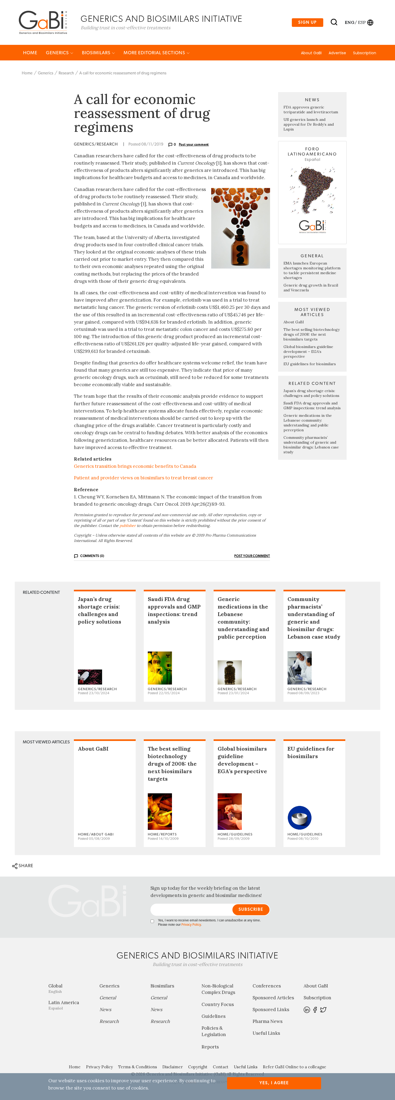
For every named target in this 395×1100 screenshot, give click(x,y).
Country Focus (218, 1004)
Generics (58, 52)
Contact (220, 1066)
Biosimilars (97, 52)
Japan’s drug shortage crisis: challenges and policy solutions (311, 393)
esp (362, 22)
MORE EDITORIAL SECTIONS (155, 52)
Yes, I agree (274, 1083)
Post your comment (194, 144)
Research (66, 73)
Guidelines (213, 1016)
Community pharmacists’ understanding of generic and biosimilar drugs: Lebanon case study (311, 444)
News (105, 1009)
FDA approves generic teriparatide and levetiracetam (310, 109)
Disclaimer (172, 1066)
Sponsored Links (271, 1009)
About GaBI (311, 53)
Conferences (267, 986)
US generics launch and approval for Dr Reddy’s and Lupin (308, 124)
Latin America (63, 1005)
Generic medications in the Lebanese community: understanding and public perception (307, 422)
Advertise (337, 53)
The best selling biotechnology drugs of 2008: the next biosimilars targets (311, 334)
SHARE (25, 865)
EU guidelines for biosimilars (309, 363)
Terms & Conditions (137, 1066)
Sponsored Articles (273, 998)
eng (349, 22)
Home (30, 52)
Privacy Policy (191, 925)
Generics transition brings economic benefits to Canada (135, 466)
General (107, 998)
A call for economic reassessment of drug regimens (122, 73)
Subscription (364, 53)
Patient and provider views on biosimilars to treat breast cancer (143, 478)
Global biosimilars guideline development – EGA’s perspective (308, 351)
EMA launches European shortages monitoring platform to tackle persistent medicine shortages (311, 270)
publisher (128, 525)
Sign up (307, 22)
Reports (210, 1047)
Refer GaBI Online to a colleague (294, 1066)
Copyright (197, 1066)
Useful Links (266, 1033)
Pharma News (267, 1021)
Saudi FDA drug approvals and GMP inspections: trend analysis (312, 405)
